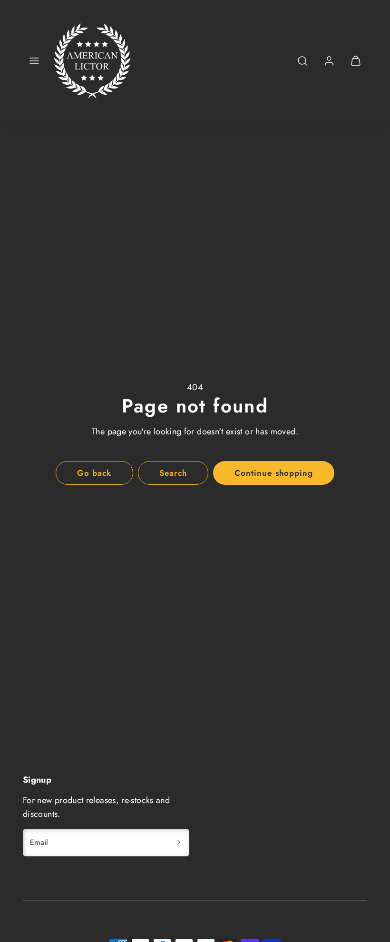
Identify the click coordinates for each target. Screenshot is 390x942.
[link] (329, 60)
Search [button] (173, 473)
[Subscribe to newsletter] (178, 842)
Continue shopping (273, 473)
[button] (34, 60)
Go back (94, 473)
